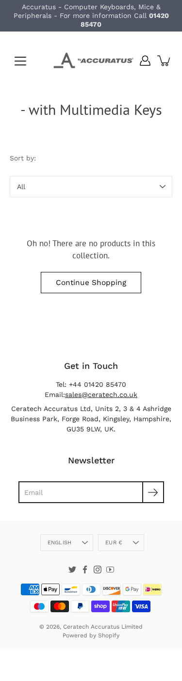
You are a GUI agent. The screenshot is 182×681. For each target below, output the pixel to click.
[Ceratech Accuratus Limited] (91, 60)
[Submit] (153, 492)
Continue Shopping (91, 282)
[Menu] (20, 61)
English (60, 542)
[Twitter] (72, 569)
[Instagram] (97, 569)
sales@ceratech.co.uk (101, 394)
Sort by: (23, 158)
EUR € (113, 542)
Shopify (108, 635)
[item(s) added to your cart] (164, 60)
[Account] (145, 60)
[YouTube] (110, 569)
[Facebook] (85, 569)
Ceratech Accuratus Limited (103, 626)
